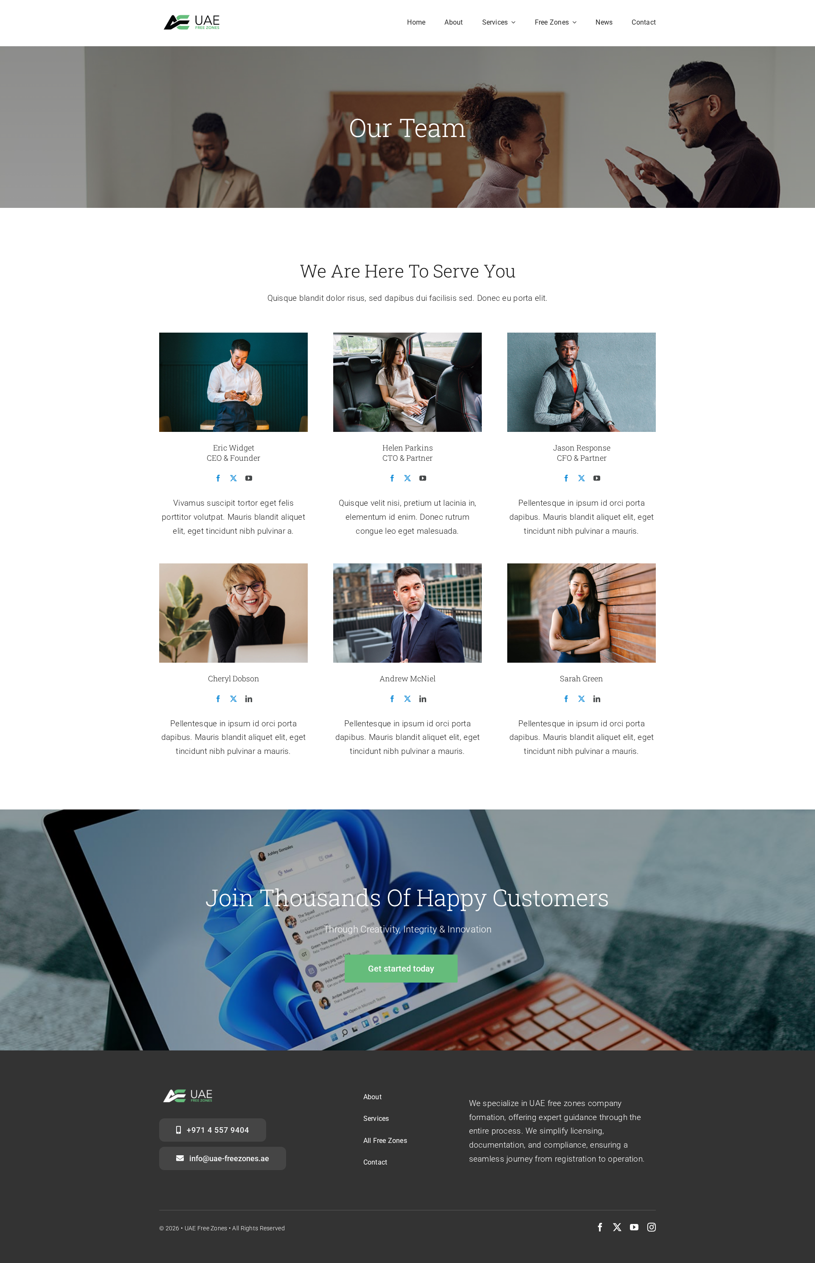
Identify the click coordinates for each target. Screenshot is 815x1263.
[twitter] (617, 1227)
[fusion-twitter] (233, 478)
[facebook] (600, 1227)
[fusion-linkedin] (248, 698)
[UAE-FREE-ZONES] (194, 18)
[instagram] (651, 1227)
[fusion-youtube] (248, 478)
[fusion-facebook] (218, 478)
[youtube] (634, 1227)
